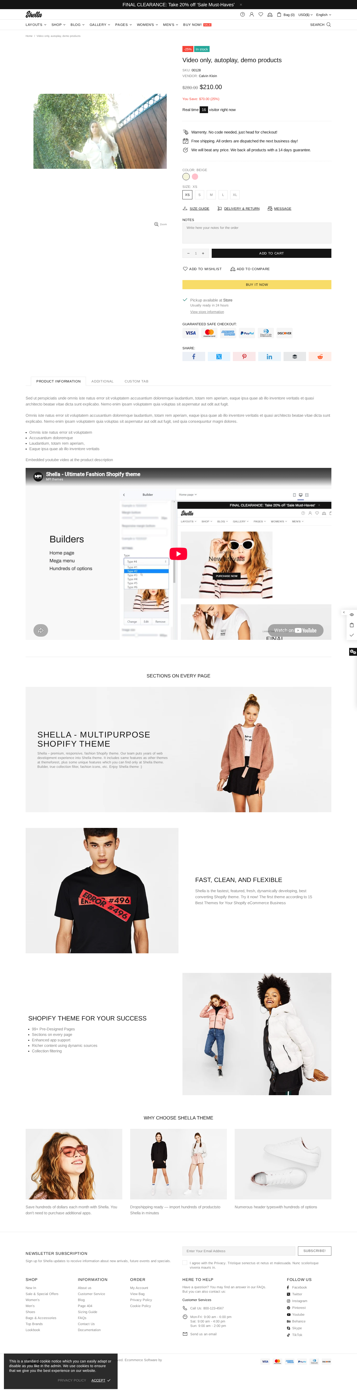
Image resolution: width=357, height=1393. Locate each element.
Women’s (33, 1300)
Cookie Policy (140, 1306)
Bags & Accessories (41, 1318)
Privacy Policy (141, 1300)
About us (84, 1288)
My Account (139, 1288)
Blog (81, 1300)
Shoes (30, 1312)
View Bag (137, 1294)
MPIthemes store (34, 14)
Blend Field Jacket (40, 1336)
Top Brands (34, 1324)
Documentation (89, 1330)
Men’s (30, 1306)
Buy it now (257, 285)
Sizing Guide (87, 1312)
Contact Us (86, 1324)
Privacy (220, 1263)
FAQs (82, 1318)
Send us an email (203, 1334)
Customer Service (91, 1294)
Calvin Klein (208, 76)
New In (31, 1288)
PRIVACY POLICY (72, 1380)
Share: (188, 348)
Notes (188, 220)
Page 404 (85, 1306)
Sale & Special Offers (42, 1294)
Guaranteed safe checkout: (209, 324)
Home (29, 35)
